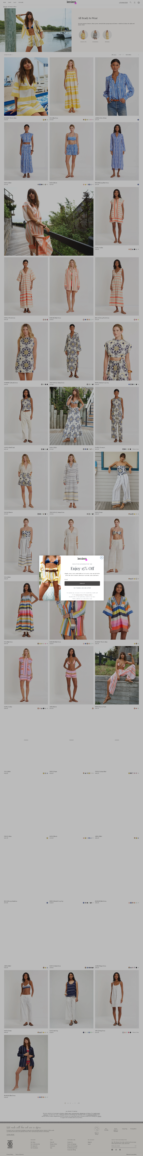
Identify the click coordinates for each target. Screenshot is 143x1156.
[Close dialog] (101, 557)
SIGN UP (82, 583)
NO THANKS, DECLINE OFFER (82, 588)
